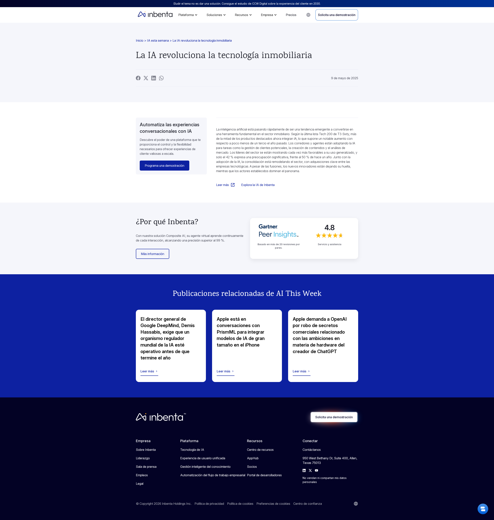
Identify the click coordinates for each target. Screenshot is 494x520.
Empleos (142, 475)
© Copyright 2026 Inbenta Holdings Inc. (163, 504)
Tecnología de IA (192, 450)
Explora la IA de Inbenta (258, 185)
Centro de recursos (260, 450)
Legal (139, 484)
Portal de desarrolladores (264, 475)
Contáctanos (312, 450)
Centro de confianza (307, 504)
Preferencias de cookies (273, 504)
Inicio (139, 40)
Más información (152, 254)
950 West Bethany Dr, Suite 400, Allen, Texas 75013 (330, 460)
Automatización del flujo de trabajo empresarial (212, 475)
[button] (188, 14)
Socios (252, 467)
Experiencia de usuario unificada (202, 458)
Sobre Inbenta (146, 450)
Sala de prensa (146, 467)
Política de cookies (240, 504)
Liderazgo (143, 458)
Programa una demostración (164, 165)
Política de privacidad (209, 504)
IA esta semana (158, 40)
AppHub (253, 458)
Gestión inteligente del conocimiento (205, 467)
